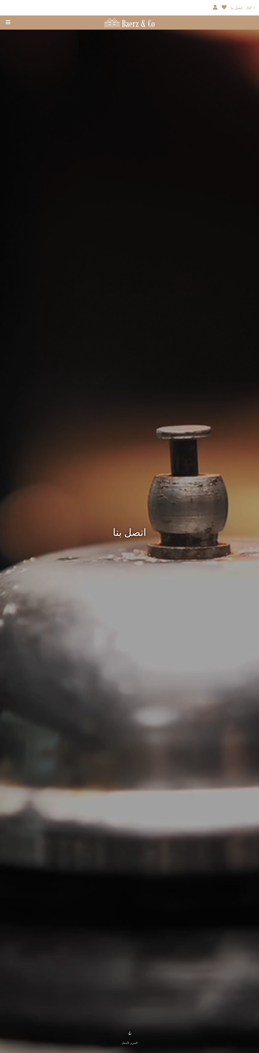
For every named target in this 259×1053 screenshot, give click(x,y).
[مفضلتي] (224, 8)
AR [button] (250, 8)
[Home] (129, 22)
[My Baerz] (215, 8)
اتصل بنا (237, 8)
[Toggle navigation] (8, 22)
